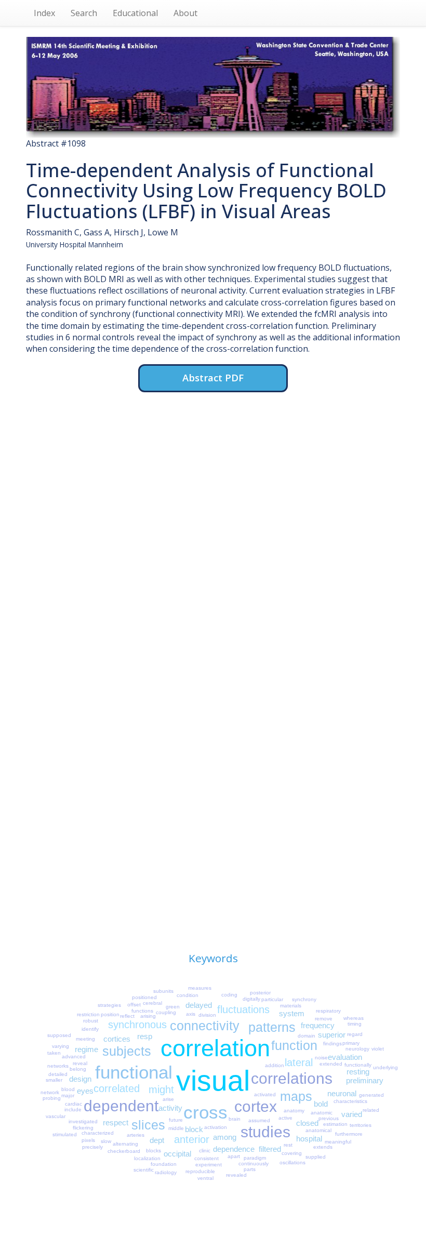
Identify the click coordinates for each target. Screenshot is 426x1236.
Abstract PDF (213, 377)
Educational (135, 13)
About (185, 13)
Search (84, 13)
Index (44, 13)
